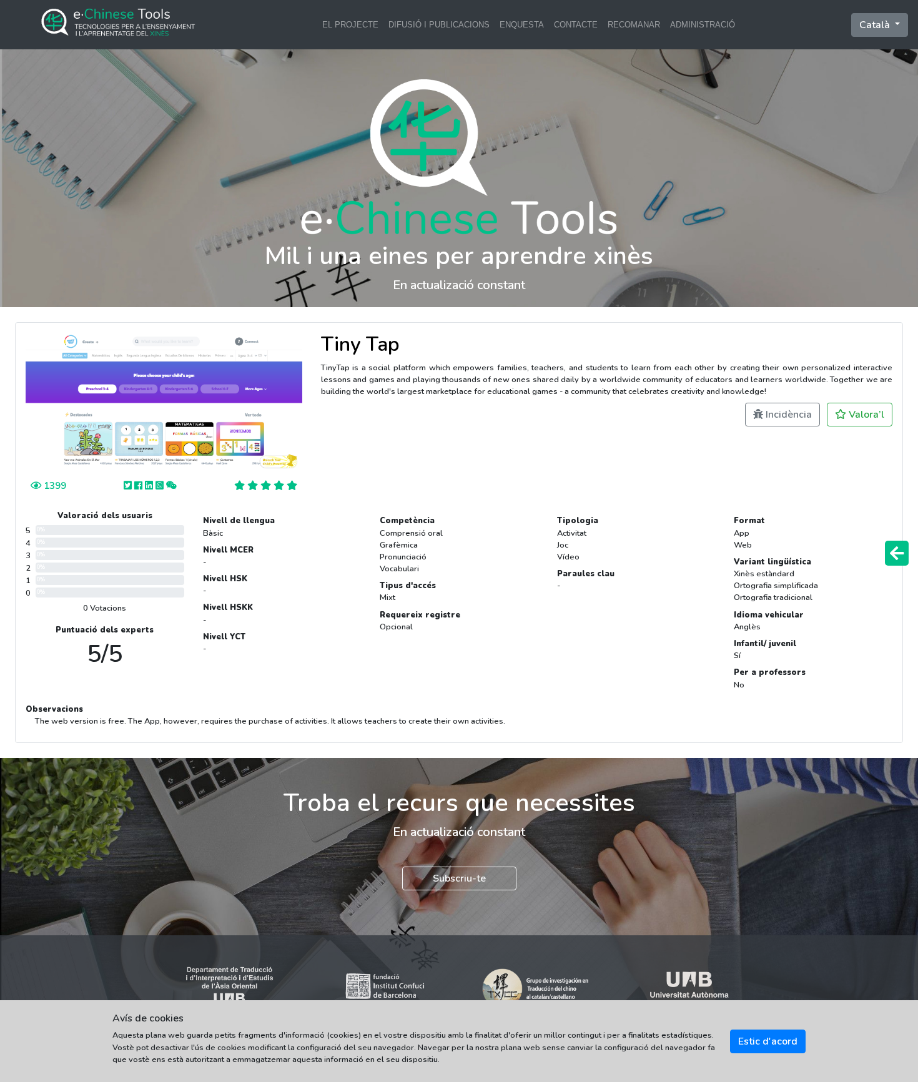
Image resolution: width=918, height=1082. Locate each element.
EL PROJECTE (350, 24)
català (875, 25)
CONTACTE (576, 24)
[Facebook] (139, 485)
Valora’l (865, 414)
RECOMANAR (634, 24)
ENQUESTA (522, 24)
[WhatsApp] (160, 485)
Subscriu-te (459, 878)
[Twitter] (129, 485)
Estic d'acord (767, 1041)
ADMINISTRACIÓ (702, 24)
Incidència (787, 414)
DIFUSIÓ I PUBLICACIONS (439, 24)
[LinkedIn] (150, 485)
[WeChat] (171, 485)
